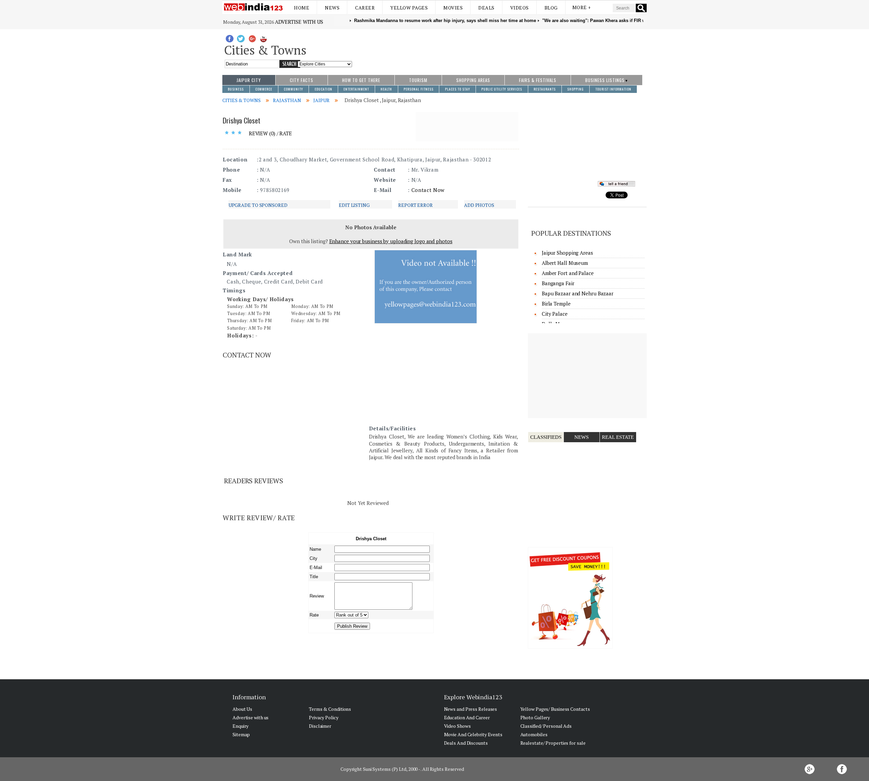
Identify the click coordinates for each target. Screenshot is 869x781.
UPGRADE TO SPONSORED (258, 205)
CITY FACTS (301, 80)
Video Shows (457, 726)
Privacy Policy (323, 717)
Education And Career (467, 717)
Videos (519, 7)
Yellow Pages (409, 7)
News (332, 7)
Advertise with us (299, 21)
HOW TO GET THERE (361, 80)
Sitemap (241, 734)
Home (301, 7)
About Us (242, 709)
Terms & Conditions (330, 709)
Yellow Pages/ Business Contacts (555, 709)
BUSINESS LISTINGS (605, 80)
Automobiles (534, 734)
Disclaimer (320, 726)
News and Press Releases (470, 709)
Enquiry (240, 726)
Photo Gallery (535, 717)
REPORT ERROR (415, 205)
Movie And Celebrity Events (473, 734)
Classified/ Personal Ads (546, 726)
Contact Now (428, 190)
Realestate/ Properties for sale (553, 743)
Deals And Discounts (466, 743)
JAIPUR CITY (249, 80)
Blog (551, 7)
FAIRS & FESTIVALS (537, 80)
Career (365, 7)
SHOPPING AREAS (473, 80)
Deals (486, 7)
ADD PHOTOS (479, 205)
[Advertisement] (499, 48)
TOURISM (418, 80)
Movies (453, 7)
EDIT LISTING (354, 205)
